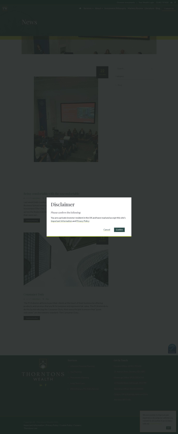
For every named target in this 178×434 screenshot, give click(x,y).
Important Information (61, 221)
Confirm (119, 230)
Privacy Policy (82, 221)
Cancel (107, 229)
